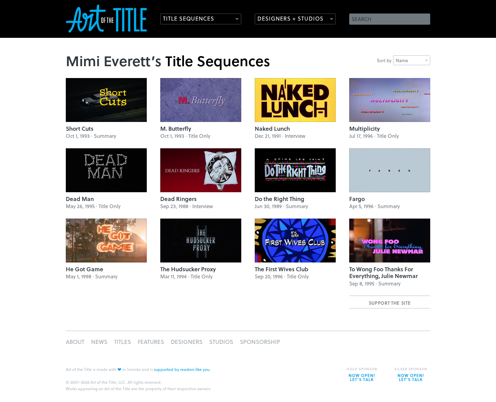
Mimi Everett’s (114, 60)
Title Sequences (188, 18)
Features (151, 341)
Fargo (357, 199)
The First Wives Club (281, 269)
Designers (186, 341)
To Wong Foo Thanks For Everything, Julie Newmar (383, 272)
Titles (122, 341)
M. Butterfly (175, 128)
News (99, 341)
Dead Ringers (178, 199)
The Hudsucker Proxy (188, 269)
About (75, 341)
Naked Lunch (272, 128)
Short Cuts (79, 128)
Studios (221, 341)
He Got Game (84, 269)
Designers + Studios (290, 18)
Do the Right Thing (279, 199)
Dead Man (80, 199)
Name (402, 60)
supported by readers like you (182, 369)
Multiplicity (364, 128)
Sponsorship (260, 341)
